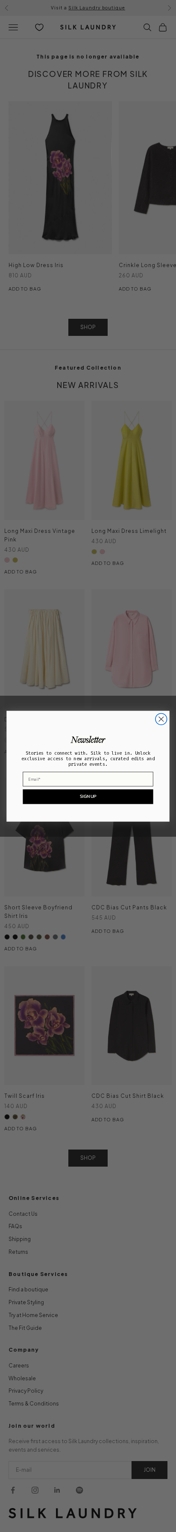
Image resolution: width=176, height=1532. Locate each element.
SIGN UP (88, 796)
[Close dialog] (161, 719)
